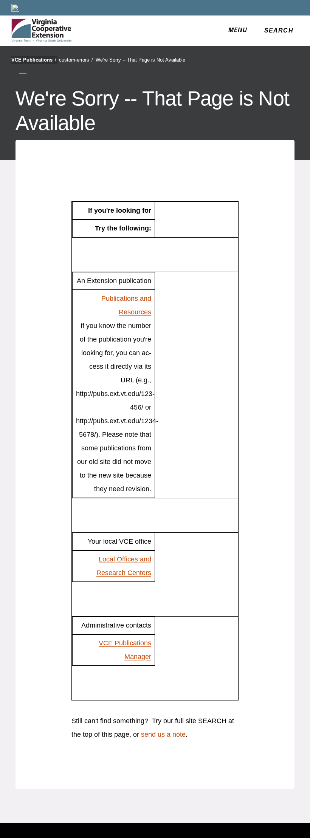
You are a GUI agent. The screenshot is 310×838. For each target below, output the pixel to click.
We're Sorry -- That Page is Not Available (140, 60)
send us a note (163, 734)
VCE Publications (33, 60)
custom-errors (76, 60)
